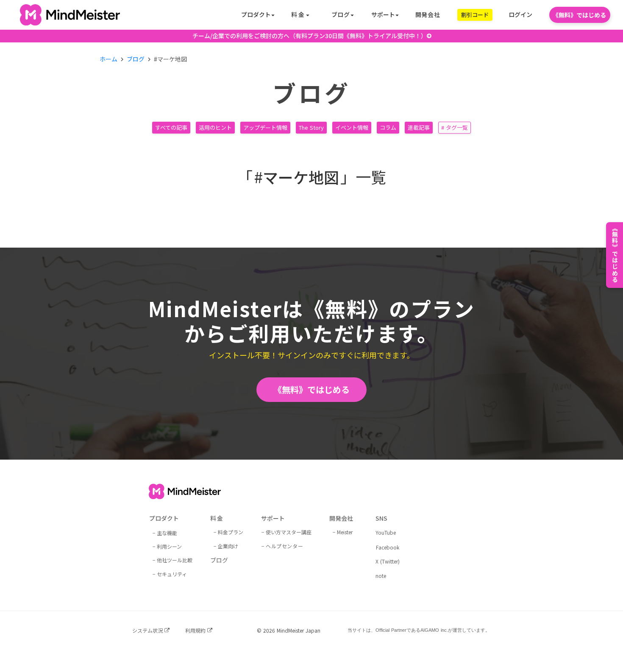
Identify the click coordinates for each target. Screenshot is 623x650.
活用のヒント (215, 127)
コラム (388, 127)
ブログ (136, 59)
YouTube (385, 533)
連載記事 (419, 127)
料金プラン (230, 532)
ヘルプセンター (284, 546)
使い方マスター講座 (289, 532)
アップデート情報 (265, 127)
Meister (345, 532)
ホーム (108, 59)
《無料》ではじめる (311, 389)
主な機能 (167, 532)
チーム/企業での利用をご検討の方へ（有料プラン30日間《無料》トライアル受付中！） (309, 36)
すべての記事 (171, 127)
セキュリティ (172, 573)
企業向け (228, 546)
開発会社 (427, 15)
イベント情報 (351, 127)
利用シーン (169, 546)
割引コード (475, 15)
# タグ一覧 (454, 127)
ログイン (520, 15)
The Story (311, 127)
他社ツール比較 (174, 560)
